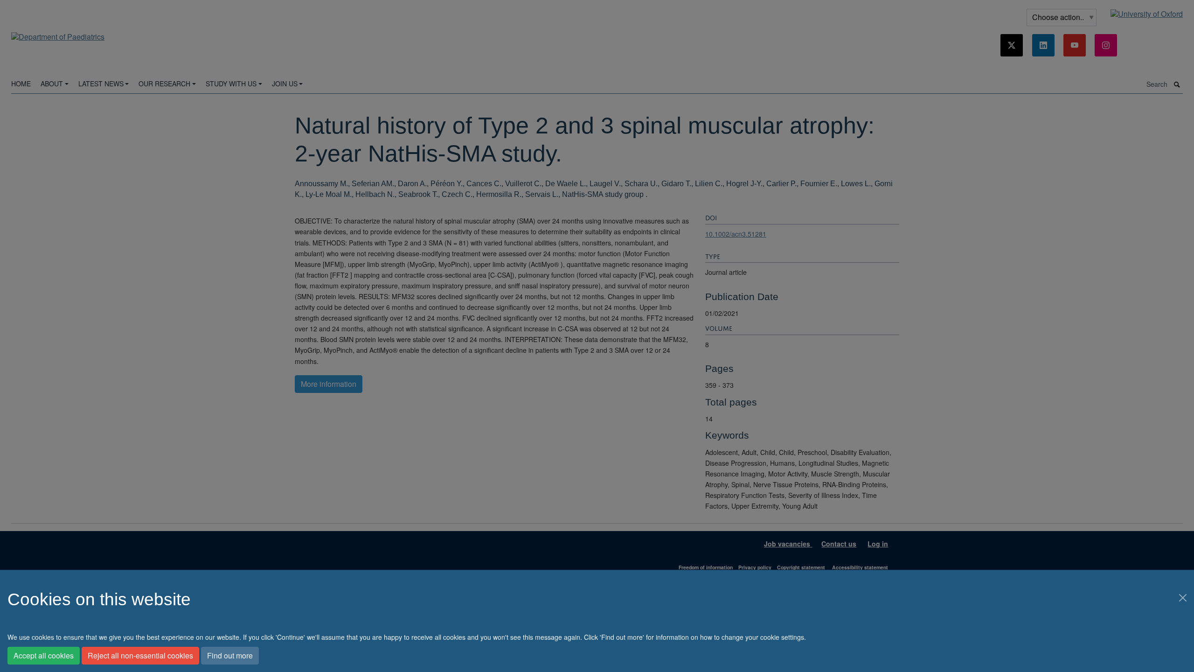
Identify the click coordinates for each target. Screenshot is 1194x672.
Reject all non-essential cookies (140, 655)
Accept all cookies (44, 655)
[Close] (1182, 597)
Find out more (230, 655)
